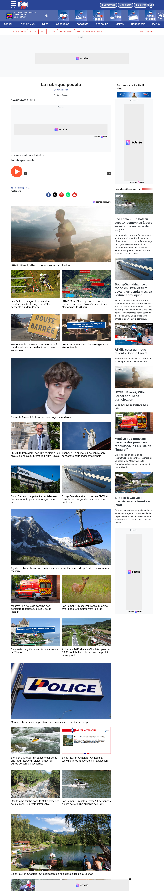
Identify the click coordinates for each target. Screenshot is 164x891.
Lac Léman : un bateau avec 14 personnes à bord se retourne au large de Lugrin (133, 224)
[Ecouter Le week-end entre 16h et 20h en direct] (134, 94)
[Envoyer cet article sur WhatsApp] (67, 196)
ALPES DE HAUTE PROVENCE (89, 32)
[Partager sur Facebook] (48, 196)
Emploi (156, 24)
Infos (45, 24)
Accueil (8, 24)
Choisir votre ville (146, 31)
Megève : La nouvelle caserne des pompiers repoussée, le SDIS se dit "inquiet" (133, 444)
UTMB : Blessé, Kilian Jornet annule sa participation (130, 396)
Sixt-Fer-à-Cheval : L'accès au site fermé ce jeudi (132, 501)
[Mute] (47, 16)
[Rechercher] (151, 5)
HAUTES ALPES (66, 32)
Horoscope (138, 24)
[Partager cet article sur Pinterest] (61, 196)
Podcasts (82, 24)
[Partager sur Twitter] (54, 196)
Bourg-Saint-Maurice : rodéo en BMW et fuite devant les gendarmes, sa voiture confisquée (133, 290)
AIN (42, 32)
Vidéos (120, 24)
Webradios (62, 24)
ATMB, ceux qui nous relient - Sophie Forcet (131, 351)
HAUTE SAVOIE (19, 32)
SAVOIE (33, 32)
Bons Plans (28, 24)
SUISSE (52, 32)
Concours (102, 24)
